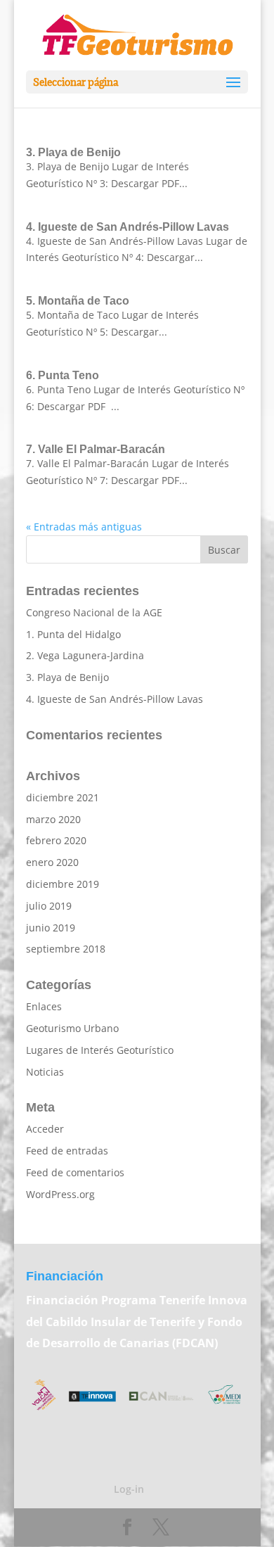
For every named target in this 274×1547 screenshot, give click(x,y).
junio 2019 (50, 927)
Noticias (45, 1071)
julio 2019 (49, 905)
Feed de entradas (67, 1150)
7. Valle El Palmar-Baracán (95, 449)
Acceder (45, 1128)
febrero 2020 (56, 840)
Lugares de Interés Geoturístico (100, 1050)
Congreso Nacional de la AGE (94, 612)
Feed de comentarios (75, 1172)
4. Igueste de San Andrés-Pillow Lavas (127, 227)
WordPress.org (60, 1194)
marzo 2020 (53, 819)
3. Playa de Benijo (73, 152)
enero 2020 (52, 862)
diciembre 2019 (62, 884)
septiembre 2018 (65, 948)
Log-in (129, 1489)
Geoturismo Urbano (72, 1028)
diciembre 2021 (62, 797)
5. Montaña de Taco (77, 301)
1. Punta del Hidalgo (73, 634)
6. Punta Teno (62, 375)
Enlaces (44, 1006)
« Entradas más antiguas (84, 526)
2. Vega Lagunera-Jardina (85, 655)
